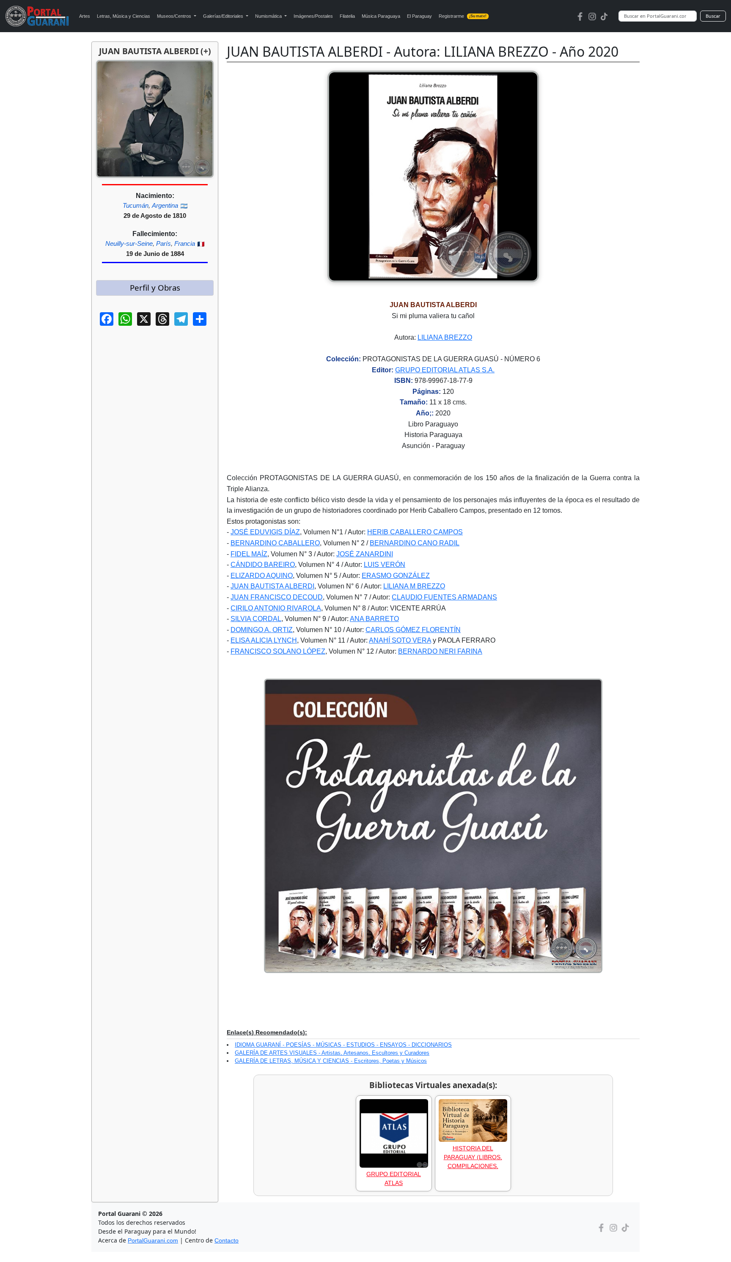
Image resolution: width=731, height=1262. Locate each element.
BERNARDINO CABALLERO (275, 543)
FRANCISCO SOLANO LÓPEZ (278, 651)
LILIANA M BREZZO (414, 586)
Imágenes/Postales (313, 16)
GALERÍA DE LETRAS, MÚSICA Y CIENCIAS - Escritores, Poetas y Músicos (331, 1061)
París (163, 243)
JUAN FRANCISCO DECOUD (277, 597)
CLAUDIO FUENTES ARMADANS (444, 597)
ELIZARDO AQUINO (262, 575)
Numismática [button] (269, 16)
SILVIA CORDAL (256, 618)
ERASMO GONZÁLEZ (396, 575)
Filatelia (347, 16)
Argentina (165, 205)
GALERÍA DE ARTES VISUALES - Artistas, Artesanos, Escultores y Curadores (332, 1053)
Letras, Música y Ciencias (123, 16)
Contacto (226, 1240)
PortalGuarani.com (153, 1240)
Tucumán (135, 205)
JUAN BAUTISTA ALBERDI (272, 586)
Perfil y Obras (155, 287)
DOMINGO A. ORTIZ (262, 629)
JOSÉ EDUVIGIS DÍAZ (265, 532)
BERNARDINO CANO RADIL (414, 543)
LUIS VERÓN (384, 564)
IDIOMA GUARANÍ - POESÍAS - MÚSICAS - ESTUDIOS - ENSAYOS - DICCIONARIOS (343, 1045)
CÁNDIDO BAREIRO (263, 564)
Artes (84, 16)
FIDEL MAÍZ (249, 554)
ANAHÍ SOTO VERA (400, 640)
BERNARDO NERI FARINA (440, 651)
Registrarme (462, 16)
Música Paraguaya (381, 16)
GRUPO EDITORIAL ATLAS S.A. (445, 370)
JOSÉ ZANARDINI (364, 554)
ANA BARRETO (374, 618)
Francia (184, 243)
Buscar (713, 16)
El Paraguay (419, 16)
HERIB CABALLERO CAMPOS (415, 532)
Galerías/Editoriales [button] (224, 16)
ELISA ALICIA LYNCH (264, 640)
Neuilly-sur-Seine (129, 243)
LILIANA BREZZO (445, 337)
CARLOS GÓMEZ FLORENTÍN (413, 629)
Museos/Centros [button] (174, 16)
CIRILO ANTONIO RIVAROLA (276, 608)
